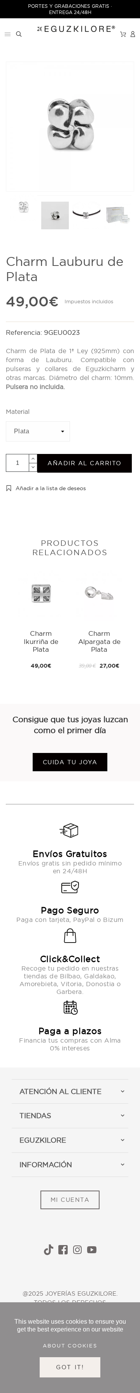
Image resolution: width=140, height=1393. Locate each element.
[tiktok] (48, 1249)
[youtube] (91, 1249)
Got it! (70, 1367)
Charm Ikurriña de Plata (41, 641)
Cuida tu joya (70, 762)
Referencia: (25, 332)
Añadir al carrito (84, 463)
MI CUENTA (70, 1199)
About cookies (70, 1345)
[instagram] (77, 1249)
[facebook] (63, 1249)
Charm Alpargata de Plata (99, 641)
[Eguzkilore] (70, 28)
